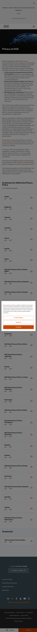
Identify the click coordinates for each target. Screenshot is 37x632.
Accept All (18, 327)
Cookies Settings (18, 317)
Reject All (18, 322)
